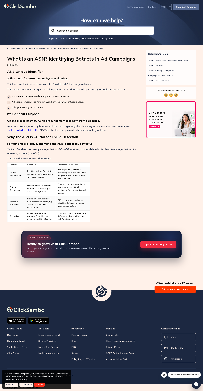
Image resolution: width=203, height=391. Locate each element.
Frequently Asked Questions (36, 48)
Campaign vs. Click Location (160, 75)
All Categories (13, 48)
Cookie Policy (113, 334)
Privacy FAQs (75, 38)
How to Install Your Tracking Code (97, 38)
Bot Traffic (12, 334)
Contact (152, 7)
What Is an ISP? (155, 65)
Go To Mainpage (135, 7)
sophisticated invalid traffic (23, 130)
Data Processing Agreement (120, 341)
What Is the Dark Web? (159, 80)
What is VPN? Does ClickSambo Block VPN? (168, 60)
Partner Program (79, 334)
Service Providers (47, 341)
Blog (73, 341)
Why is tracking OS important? (162, 70)
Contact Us (154, 127)
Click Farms (13, 353)
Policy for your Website (83, 359)
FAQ (73, 347)
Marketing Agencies (48, 353)
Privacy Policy (113, 347)
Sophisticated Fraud (17, 347)
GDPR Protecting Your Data (120, 353)
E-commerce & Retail (49, 334)
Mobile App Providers (49, 347)
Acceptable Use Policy (117, 359)
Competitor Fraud (16, 341)
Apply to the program (156, 244)
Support (75, 353)
